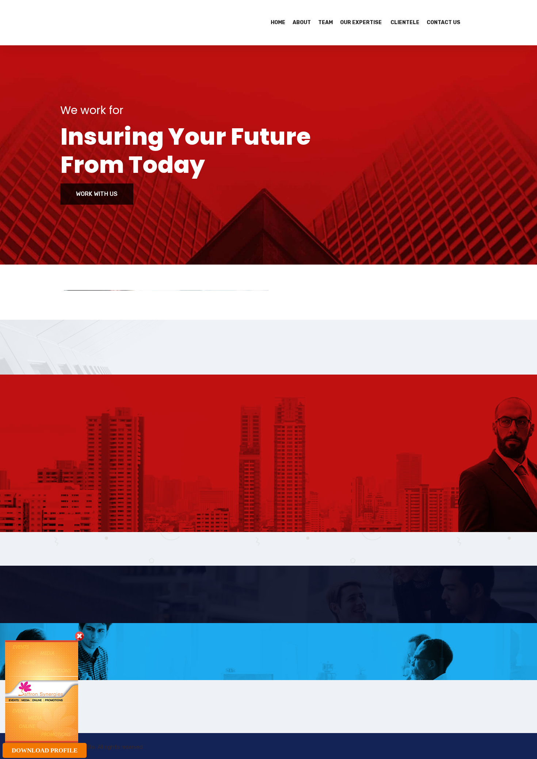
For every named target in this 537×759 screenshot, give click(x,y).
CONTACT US (443, 22)
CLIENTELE (405, 22)
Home (278, 22)
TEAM (325, 22)
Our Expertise (361, 22)
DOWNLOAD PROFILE (44, 750)
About (302, 22)
